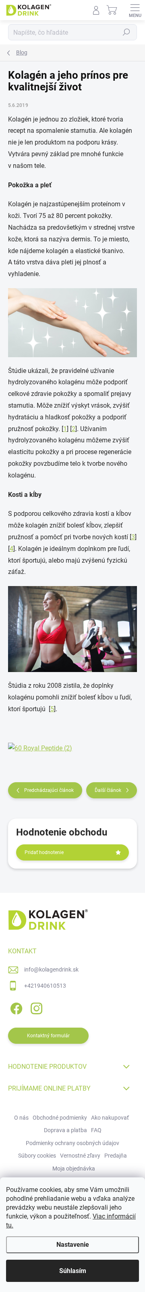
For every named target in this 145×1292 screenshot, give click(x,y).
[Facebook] (15, 1007)
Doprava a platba (65, 1130)
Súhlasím (72, 1271)
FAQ (96, 1130)
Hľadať (126, 32)
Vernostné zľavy (80, 1155)
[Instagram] (35, 1007)
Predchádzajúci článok (49, 790)
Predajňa (115, 1155)
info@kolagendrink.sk (51, 969)
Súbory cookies (37, 1155)
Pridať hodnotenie (44, 852)
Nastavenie (72, 1244)
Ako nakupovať (110, 1117)
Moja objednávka (73, 1168)
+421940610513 (45, 985)
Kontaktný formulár (48, 1036)
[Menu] (135, 10)
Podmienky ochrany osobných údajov (72, 1143)
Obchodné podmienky (60, 1117)
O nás (21, 1117)
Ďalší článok (108, 790)
